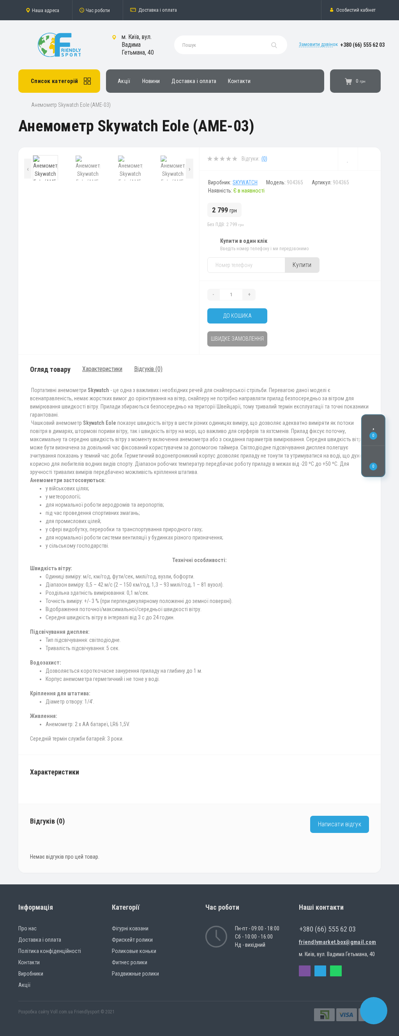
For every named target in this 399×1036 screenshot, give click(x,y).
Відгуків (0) (148, 369)
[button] (45, 10)
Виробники (30, 974)
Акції (124, 81)
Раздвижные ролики (135, 974)
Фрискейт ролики (132, 940)
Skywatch (245, 182)
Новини (151, 81)
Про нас (27, 928)
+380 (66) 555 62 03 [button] (327, 929)
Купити (302, 265)
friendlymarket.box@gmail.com (337, 942)
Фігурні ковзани (130, 928)
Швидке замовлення (237, 339)
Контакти (239, 81)
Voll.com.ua (61, 1012)
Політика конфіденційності (49, 951)
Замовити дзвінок (318, 44)
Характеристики (102, 369)
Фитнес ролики (129, 962)
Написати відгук (340, 824)
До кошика (237, 316)
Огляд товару (50, 369)
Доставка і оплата (157, 10)
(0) (264, 159)
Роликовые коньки (134, 951)
